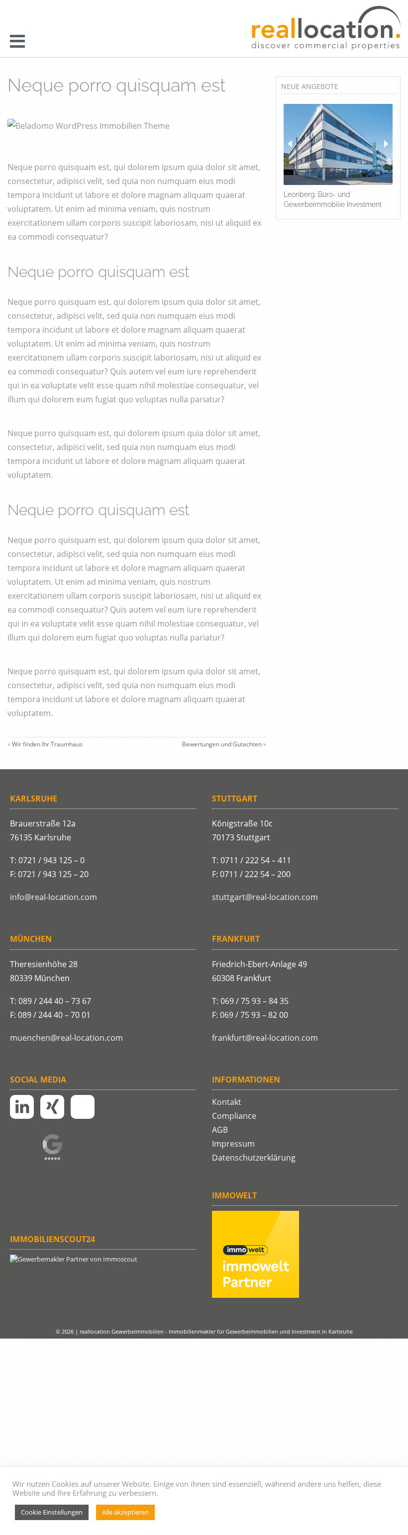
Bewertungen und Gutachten (222, 744)
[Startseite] (326, 29)
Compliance (234, 1115)
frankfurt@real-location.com (265, 1037)
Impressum (233, 1143)
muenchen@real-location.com (66, 1037)
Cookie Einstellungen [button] (52, 1512)
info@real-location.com (53, 897)
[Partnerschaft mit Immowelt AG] (255, 1295)
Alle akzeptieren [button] (125, 1512)
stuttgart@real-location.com (265, 897)
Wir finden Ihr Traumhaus (47, 744)
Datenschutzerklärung (254, 1157)
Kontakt (226, 1101)
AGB (220, 1129)
